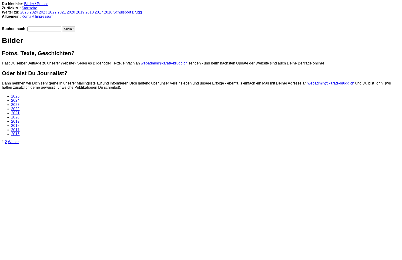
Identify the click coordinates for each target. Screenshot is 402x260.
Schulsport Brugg (127, 12)
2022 (52, 12)
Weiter (13, 142)
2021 (61, 12)
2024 (34, 12)
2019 (80, 12)
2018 (89, 12)
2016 (108, 12)
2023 (43, 12)
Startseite (29, 8)
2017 (99, 12)
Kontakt (28, 16)
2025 (24, 12)
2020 (71, 12)
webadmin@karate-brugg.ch (164, 63)
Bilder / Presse (36, 4)
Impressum (44, 16)
